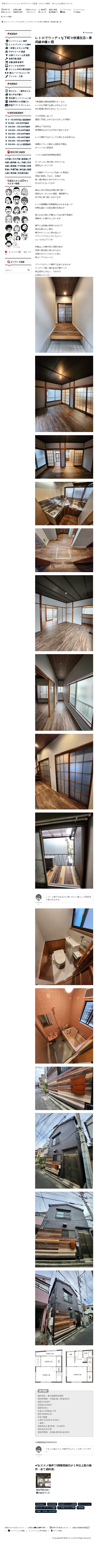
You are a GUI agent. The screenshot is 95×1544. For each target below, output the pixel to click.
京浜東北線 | (23, 173)
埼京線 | (14, 173)
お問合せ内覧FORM (36, 1528)
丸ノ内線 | (22, 162)
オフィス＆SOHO (16, 66)
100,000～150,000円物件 (18, 127)
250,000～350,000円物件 (18, 137)
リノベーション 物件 (18, 41)
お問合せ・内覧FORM (18, 11)
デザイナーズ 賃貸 (16, 52)
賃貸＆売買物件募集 (53, 11)
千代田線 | (22, 166)
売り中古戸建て (15, 95)
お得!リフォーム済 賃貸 (19, 55)
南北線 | (23, 169)
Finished (41, 1504)
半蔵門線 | (15, 169)
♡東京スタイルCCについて (14, 1528)
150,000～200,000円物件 (18, 130)
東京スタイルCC (70, 1538)
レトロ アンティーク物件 (19, 45)
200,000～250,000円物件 (18, 134)
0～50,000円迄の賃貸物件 (19, 120)
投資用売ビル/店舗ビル (18, 102)
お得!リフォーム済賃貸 (68, 1504)
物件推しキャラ (42, 11)
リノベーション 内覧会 (79, 11)
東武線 (81, 1508)
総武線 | (14, 162)
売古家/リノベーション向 (19, 98)
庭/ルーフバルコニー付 (19, 73)
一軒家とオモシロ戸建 (67, 1508)
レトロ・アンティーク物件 (47, 1508)
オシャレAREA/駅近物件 (19, 69)
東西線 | (14, 166)
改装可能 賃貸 (14, 59)
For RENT (53, 1504)
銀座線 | (25, 159)
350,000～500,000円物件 (18, 141)
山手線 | (8, 159)
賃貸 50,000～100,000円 (47, 1511)
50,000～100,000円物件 (18, 123)
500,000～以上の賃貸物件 (19, 144)
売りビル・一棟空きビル (19, 91)
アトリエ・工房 (15, 76)
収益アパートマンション (19, 105)
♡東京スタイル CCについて (30, 11)
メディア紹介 (7, 17)
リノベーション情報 (65, 11)
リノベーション (85, 1504)
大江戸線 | (17, 159)
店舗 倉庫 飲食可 (16, 62)
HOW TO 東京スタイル (6, 11)
